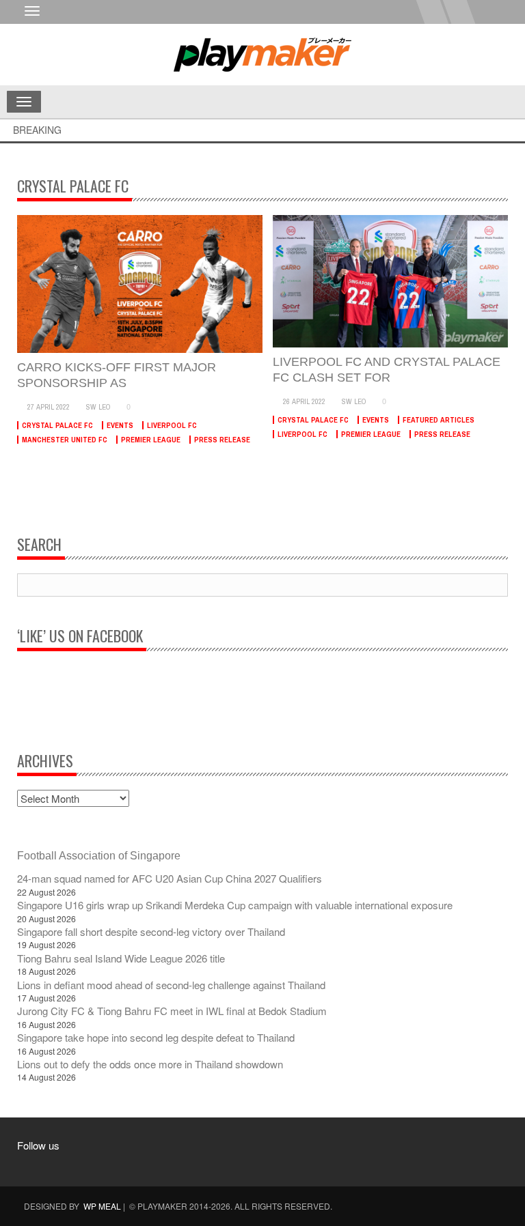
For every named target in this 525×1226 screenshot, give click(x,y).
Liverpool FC (172, 425)
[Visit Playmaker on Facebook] (35, 1165)
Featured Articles (438, 420)
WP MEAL (102, 1206)
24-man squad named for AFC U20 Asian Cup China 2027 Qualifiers (169, 878)
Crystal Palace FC (57, 425)
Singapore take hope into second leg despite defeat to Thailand (156, 1037)
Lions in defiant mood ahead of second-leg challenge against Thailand (171, 985)
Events (120, 425)
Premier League (150, 440)
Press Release (222, 440)
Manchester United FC (64, 440)
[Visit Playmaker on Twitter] (87, 1165)
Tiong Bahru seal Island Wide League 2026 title (121, 958)
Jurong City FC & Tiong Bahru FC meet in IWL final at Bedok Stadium (172, 1010)
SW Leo (98, 407)
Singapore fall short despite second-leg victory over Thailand (151, 931)
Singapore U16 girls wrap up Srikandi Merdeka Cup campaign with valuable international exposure (235, 905)
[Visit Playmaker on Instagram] (61, 1165)
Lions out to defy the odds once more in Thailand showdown (150, 1064)
